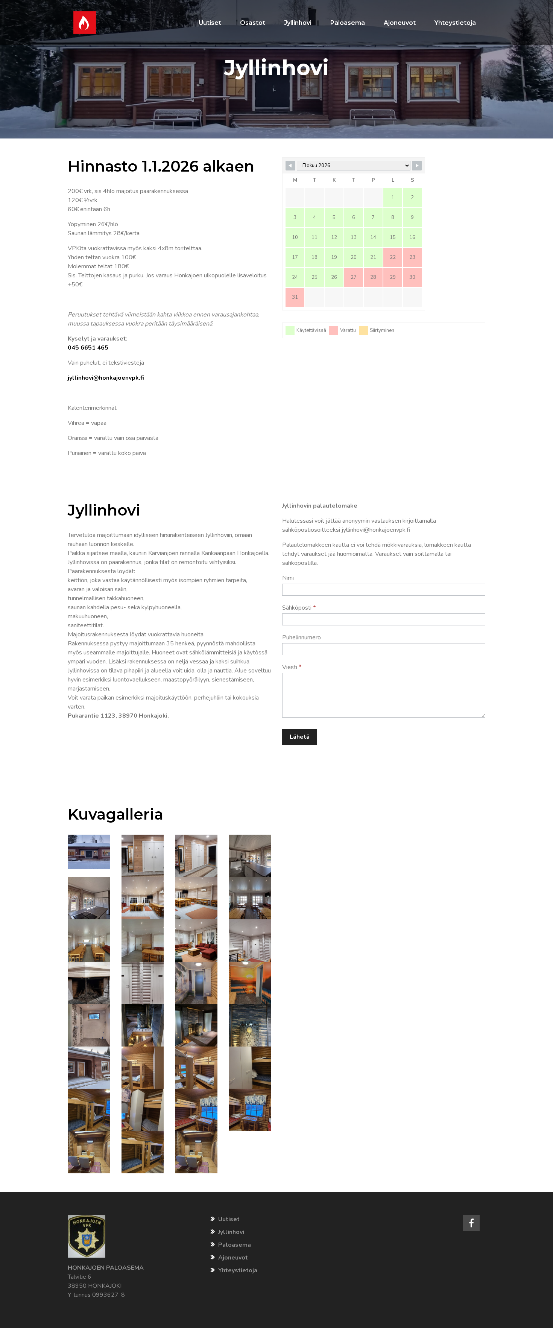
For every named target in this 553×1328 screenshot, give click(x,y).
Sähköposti (299, 608)
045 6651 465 (88, 348)
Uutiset (229, 1219)
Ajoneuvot (233, 1257)
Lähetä (300, 737)
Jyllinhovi (231, 1232)
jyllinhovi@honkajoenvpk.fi (106, 378)
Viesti (292, 667)
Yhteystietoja (237, 1270)
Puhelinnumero (301, 637)
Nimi (288, 578)
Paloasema (234, 1245)
